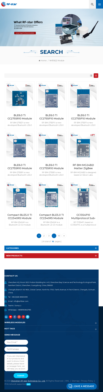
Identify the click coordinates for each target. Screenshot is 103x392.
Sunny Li (18, 305)
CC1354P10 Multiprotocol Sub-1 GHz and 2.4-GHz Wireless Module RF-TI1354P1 (83, 216)
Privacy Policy (87, 381)
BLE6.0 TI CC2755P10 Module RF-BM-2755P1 (83, 117)
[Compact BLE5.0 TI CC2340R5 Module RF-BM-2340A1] (51, 195)
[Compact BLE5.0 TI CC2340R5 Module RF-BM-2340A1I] (19, 195)
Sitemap (75, 381)
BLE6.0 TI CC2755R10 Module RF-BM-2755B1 (51, 167)
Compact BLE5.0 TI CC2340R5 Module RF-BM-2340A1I (19, 216)
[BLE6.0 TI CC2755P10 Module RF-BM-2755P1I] (51, 96)
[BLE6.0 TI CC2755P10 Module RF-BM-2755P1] (83, 96)
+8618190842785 (24, 310)
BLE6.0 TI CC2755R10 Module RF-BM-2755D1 (20, 117)
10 (59, 236)
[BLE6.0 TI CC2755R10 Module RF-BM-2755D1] (19, 96)
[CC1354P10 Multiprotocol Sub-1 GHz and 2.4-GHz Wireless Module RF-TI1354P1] (83, 195)
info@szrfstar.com (21, 301)
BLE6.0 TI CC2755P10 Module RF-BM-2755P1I (51, 117)
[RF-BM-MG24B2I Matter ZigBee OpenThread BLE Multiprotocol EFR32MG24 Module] (83, 146)
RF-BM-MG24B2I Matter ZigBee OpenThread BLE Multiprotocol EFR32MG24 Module (83, 167)
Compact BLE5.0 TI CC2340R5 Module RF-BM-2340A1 (51, 216)
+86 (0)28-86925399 (20, 297)
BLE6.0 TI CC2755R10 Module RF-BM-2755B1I (20, 167)
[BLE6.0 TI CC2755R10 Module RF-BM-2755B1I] (19, 146)
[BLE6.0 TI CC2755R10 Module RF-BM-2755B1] (51, 146)
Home (44, 60)
